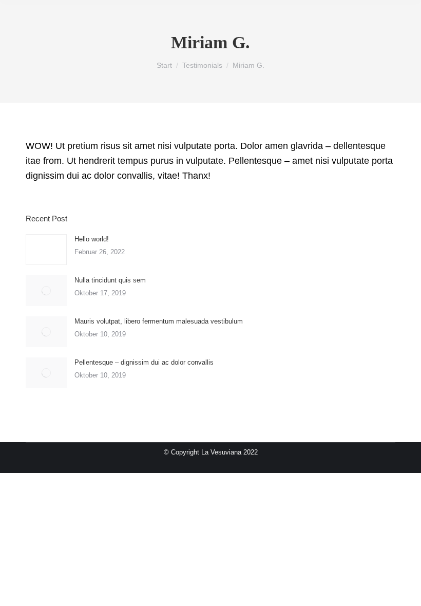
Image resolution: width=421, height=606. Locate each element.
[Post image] (46, 249)
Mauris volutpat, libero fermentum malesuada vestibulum (158, 321)
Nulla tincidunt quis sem (110, 280)
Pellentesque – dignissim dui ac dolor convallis (144, 362)
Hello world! (91, 239)
